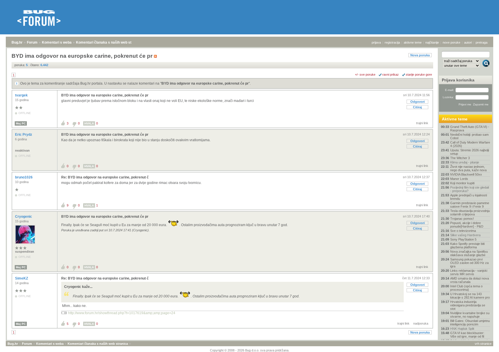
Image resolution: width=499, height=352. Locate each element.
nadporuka (420, 323)
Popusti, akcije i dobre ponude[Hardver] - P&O (466, 224)
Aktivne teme (455, 119)
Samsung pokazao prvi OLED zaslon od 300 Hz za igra (469, 263)
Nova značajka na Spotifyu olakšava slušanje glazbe (469, 253)
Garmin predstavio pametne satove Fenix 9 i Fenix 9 (469, 204)
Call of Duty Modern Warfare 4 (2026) (470, 144)
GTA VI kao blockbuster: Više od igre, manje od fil (467, 334)
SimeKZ (22, 278)
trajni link (422, 123)
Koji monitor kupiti (462, 183)
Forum (32, 42)
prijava (376, 42)
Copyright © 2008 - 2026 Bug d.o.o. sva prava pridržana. (249, 350)
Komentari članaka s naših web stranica (109, 42)
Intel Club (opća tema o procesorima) (466, 287)
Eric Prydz (24, 135)
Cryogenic (24, 217)
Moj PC (21, 123)
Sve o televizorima (463, 230)
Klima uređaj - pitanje (464, 162)
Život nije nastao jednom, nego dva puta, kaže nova (468, 168)
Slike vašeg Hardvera (465, 235)
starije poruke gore (419, 74)
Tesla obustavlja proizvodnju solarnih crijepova (470, 212)
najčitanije (432, 42)
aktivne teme (413, 42)
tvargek (22, 95)
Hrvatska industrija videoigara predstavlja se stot (467, 305)
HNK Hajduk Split (462, 328)
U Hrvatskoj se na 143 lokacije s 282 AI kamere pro (470, 295)
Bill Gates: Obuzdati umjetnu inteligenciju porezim (470, 322)
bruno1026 (24, 177)
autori (468, 42)
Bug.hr (17, 42)
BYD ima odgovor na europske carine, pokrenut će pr (205, 83)
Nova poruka (420, 55)
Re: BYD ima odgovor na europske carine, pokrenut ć (105, 177)
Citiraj (417, 107)
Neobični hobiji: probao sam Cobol (469, 136)
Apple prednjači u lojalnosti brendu (468, 196)
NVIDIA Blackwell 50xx (466, 174)
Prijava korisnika (458, 80)
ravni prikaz (390, 74)
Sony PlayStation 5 (463, 239)
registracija (392, 42)
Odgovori (417, 101)
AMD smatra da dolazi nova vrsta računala (469, 280)
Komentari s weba (57, 42)
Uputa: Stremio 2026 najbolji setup (469, 151)
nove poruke (451, 42)
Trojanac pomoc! (462, 218)
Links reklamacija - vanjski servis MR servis (468, 272)
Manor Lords (459, 178)
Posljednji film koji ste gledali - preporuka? (469, 189)
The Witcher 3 (460, 158)
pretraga (481, 42)
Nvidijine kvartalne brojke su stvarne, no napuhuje (469, 314)
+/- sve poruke (365, 74)
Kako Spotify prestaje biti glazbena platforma (467, 245)
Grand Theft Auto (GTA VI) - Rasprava (469, 128)
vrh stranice (483, 343)
